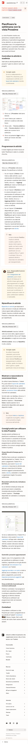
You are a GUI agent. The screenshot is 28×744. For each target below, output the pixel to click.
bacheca (21, 415)
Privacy (13, 733)
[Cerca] (17, 2)
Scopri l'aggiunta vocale (15, 10)
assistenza (11, 3)
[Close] (25, 8)
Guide (13, 17)
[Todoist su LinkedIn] (10, 723)
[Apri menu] (26, 2)
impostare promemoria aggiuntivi (12, 577)
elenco (15, 415)
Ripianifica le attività (8, 306)
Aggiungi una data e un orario (11, 570)
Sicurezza (8, 733)
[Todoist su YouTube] (6, 723)
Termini (17, 733)
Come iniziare (6, 17)
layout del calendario (12, 81)
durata (17, 228)
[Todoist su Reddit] (17, 723)
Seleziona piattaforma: (8, 91)
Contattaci (19, 615)
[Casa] (3, 2)
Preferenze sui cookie (11, 735)
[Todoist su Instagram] (13, 723)
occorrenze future (11, 390)
